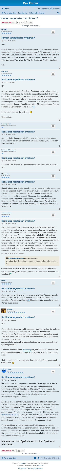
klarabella (4, 174)
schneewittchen (6, 213)
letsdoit (9, 309)
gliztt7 (3, 280)
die (28, 300)
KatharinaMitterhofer (8, 150)
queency (4, 29)
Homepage (27, 350)
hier (33, 107)
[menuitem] (7, 8)
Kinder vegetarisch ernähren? (19, 18)
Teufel (9, 369)
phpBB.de (40, 465)
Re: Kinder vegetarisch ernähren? (18, 79)
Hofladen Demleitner (9, 415)
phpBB (23, 463)
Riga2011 (4, 71)
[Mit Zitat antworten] (53, 32)
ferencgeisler (6, 124)
